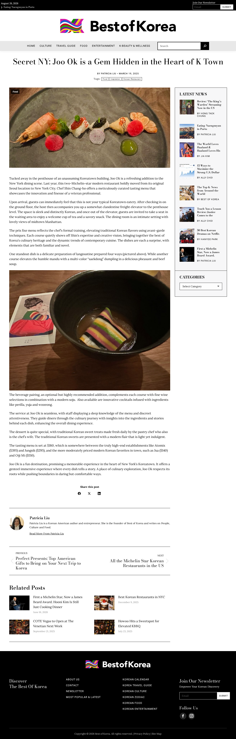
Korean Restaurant (132, 79)
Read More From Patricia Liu (47, 533)
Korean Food (132, 703)
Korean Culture (135, 691)
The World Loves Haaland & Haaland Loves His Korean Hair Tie (208, 147)
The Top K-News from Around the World (207, 190)
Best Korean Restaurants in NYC (141, 597)
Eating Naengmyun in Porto (19, 6)
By (106, 73)
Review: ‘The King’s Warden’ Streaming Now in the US (209, 105)
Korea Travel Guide (137, 685)
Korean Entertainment (140, 709)
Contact (72, 685)
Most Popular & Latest (83, 697)
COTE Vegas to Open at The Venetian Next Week (53, 623)
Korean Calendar (136, 679)
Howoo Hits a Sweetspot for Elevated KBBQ (138, 623)
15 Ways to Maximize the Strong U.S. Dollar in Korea (208, 169)
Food (105, 79)
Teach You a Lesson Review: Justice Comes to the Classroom (209, 212)
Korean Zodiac (134, 697)
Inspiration (115, 79)
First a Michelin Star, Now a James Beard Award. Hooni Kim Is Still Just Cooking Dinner (57, 602)
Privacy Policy (142, 733)
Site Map (157, 733)
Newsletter (75, 691)
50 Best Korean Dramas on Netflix (208, 232)
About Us (72, 679)
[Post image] (19, 603)
